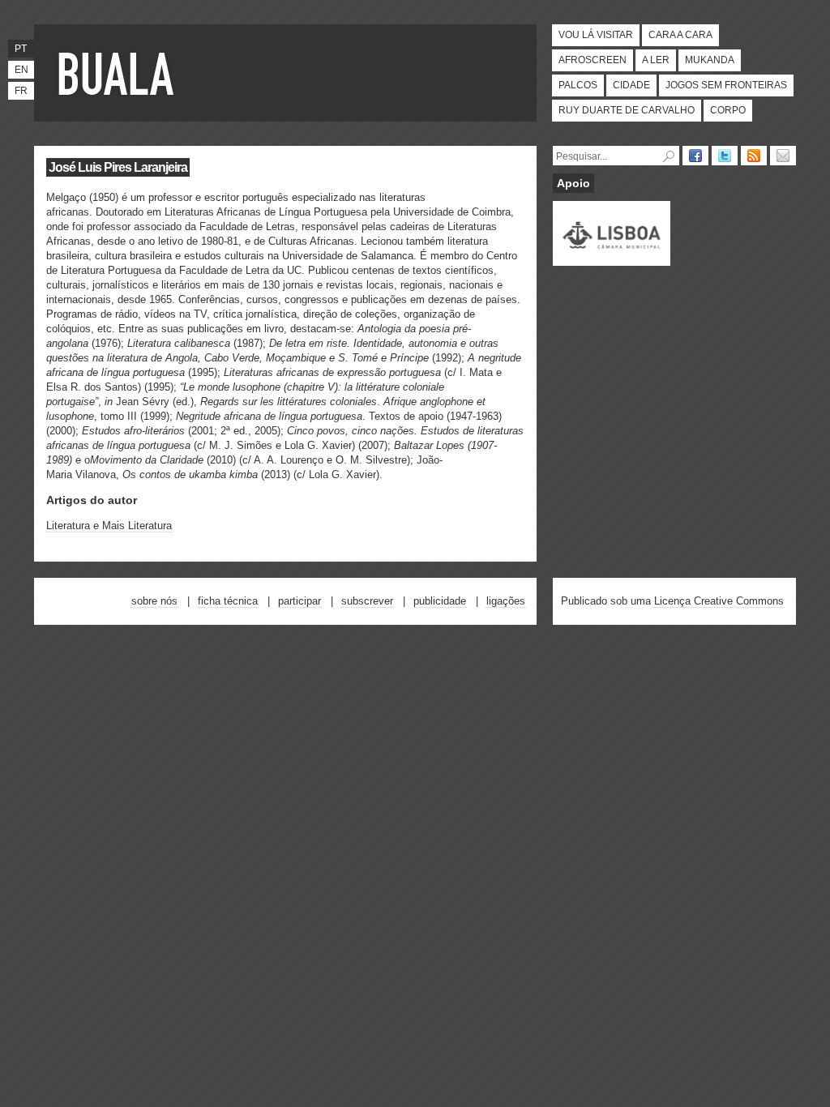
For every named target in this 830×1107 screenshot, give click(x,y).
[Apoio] (611, 258)
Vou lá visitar (595, 35)
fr (21, 90)
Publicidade (439, 601)
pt (21, 48)
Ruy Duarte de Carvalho (626, 110)
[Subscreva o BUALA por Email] (783, 155)
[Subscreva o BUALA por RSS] (754, 155)
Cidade (631, 85)
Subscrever (367, 601)
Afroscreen (592, 60)
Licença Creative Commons (719, 601)
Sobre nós (154, 601)
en (21, 69)
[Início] (119, 73)
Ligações (505, 601)
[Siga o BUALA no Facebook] (695, 155)
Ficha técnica (228, 601)
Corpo (728, 110)
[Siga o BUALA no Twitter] (725, 155)
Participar (299, 601)
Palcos (577, 85)
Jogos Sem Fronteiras (726, 85)
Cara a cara (680, 35)
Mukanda (709, 60)
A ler (656, 60)
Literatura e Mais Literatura (109, 525)
